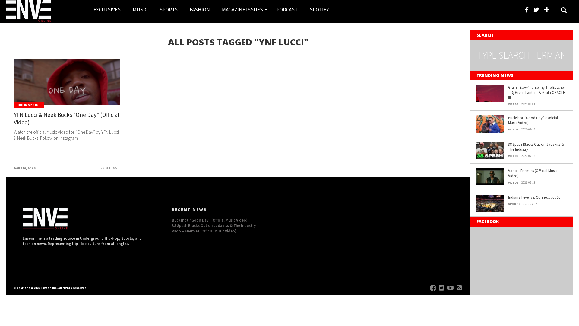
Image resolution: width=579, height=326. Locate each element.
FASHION (200, 9)
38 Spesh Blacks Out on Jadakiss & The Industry (536, 147)
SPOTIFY (319, 9)
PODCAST (287, 9)
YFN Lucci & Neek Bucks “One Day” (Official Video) (66, 118)
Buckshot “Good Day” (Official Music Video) (533, 120)
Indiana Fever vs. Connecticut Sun (535, 197)
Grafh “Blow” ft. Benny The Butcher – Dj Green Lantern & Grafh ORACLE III (536, 92)
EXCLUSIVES (107, 9)
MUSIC (140, 9)
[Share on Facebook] (54, 94)
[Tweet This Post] (67, 94)
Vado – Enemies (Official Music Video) (532, 173)
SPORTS (169, 9)
